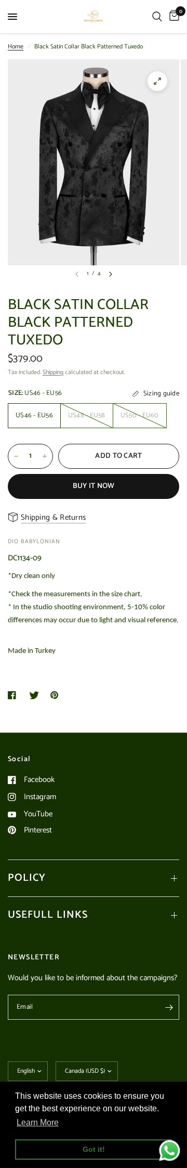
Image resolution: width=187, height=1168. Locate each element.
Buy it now (94, 486)
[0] (172, 16)
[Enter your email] (168, 1007)
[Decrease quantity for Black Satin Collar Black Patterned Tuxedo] (16, 456)
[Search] (157, 16)
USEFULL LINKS (48, 914)
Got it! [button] (94, 1149)
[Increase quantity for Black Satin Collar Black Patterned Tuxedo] (44, 456)
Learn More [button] (38, 1122)
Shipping (53, 372)
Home (15, 47)
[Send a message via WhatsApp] (169, 1150)
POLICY (27, 878)
